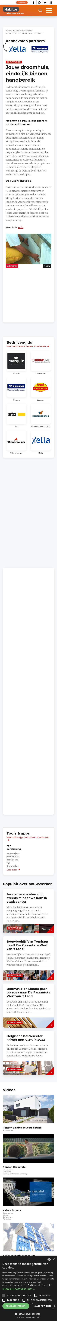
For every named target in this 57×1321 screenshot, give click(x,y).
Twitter (45, 2)
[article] (17, 51)
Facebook (34, 2)
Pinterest (51, 2)
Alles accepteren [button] (15, 1306)
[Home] (13, 10)
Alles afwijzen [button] (43, 1306)
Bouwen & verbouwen (22, 31)
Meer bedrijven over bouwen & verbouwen (26, 346)
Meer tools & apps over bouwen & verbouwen (27, 837)
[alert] (28, 1288)
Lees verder (46, 1285)
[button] (28, 1289)
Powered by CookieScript (28, 1317)
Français (22, 2)
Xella (20, 227)
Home (8, 31)
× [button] (53, 1259)
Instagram (39, 2)
